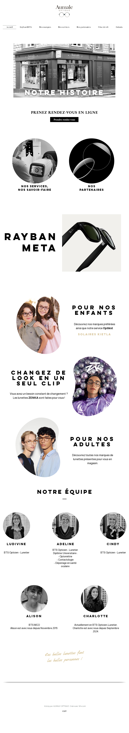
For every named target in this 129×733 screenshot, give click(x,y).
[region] (35, 160)
